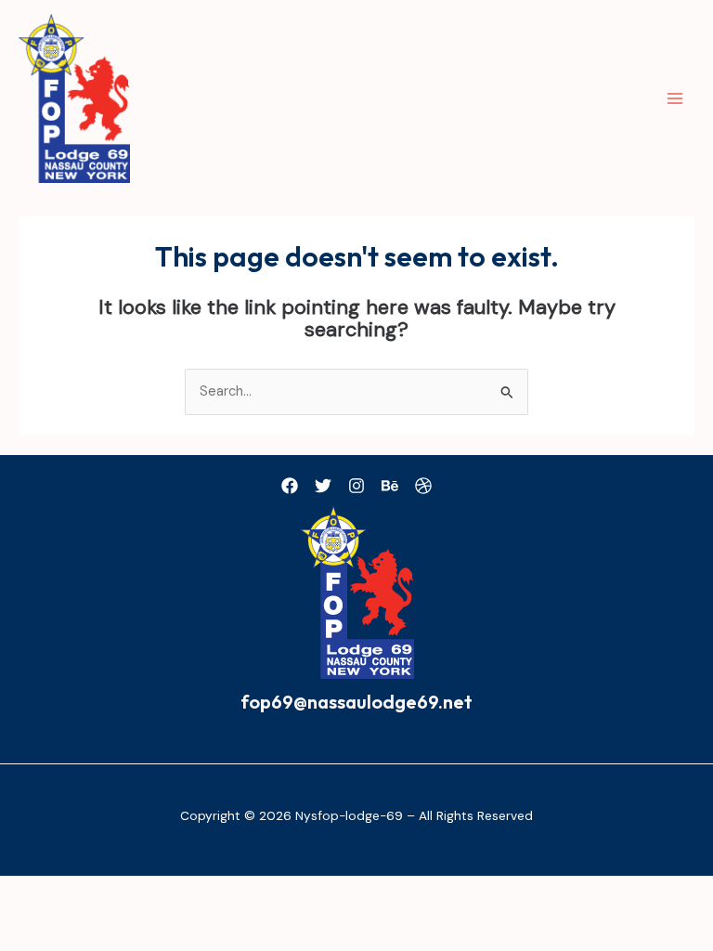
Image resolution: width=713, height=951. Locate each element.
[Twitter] (323, 485)
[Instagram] (356, 485)
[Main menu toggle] (674, 98)
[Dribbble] (423, 485)
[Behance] (390, 485)
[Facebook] (289, 485)
